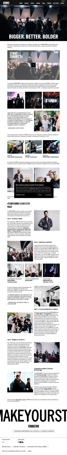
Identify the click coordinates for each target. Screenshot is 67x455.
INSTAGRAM (18, 399)
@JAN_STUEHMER (17, 231)
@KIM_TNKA (27, 229)
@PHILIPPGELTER (20, 229)
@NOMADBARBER (55, 157)
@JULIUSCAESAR (18, 157)
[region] (33, 190)
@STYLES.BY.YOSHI (41, 374)
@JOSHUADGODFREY (12, 282)
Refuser (40, 194)
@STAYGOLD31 (33, 157)
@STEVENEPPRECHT (11, 229)
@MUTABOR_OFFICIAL (48, 282)
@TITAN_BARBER (47, 388)
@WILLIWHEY (26, 228)
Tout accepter (48, 194)
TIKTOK (23, 399)
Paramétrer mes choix (20, 194)
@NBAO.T (9, 231)
